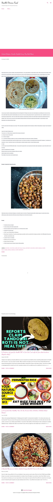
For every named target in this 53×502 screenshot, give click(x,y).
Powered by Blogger (27, 490)
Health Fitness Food (10, 2)
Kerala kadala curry (13, 249)
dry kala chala (22, 248)
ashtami (7, 248)
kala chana (4, 249)
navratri (21, 249)
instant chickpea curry (32, 248)
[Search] (47, 2)
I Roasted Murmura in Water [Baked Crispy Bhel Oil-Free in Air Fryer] (23, 469)
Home (3, 8)
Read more (48, 368)
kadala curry (41, 248)
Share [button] (3, 251)
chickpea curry (14, 248)
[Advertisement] (26, 21)
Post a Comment (10, 368)
